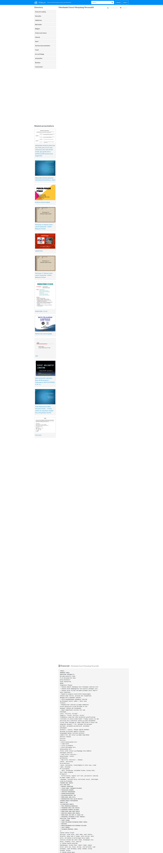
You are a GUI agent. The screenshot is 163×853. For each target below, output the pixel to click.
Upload (118, 2)
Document (38, 435)
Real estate (38, 24)
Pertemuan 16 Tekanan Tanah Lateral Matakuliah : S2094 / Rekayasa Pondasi (44, 226)
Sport (36, 41)
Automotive (38, 58)
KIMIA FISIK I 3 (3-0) (41, 311)
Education (38, 16)
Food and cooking (40, 12)
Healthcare (38, 20)
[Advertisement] (45, 95)
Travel (37, 50)
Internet (37, 37)
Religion (37, 28)
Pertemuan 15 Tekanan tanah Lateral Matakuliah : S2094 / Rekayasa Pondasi (43, 275)
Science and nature (41, 33)
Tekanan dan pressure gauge (43, 333)
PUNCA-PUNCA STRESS (42, 202)
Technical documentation (42, 45)
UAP (36, 356)
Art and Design (39, 54)
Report (125, 8)
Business (37, 62)
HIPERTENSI (39, 251)
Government (39, 67)
